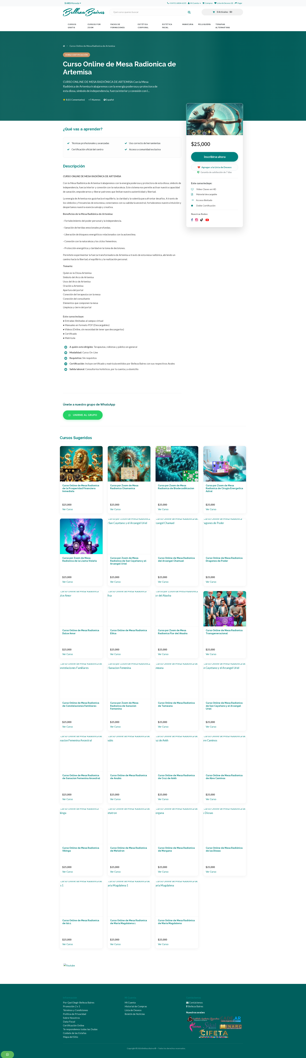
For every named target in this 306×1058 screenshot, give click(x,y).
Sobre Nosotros (71, 1017)
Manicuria (187, 24)
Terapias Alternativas (222, 26)
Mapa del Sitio (70, 1036)
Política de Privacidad (74, 1014)
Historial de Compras (136, 1006)
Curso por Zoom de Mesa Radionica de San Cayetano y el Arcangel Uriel (128, 561)
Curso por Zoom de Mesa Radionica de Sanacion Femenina (124, 706)
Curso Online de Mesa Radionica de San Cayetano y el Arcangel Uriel (224, 706)
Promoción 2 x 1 (71, 1006)
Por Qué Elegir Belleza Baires (78, 1002)
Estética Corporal (143, 26)
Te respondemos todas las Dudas (80, 1029)
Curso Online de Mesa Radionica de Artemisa (92, 46)
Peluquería (204, 24)
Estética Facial (167, 26)
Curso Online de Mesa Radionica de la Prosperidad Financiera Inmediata (80, 488)
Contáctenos (196, 1002)
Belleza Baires (195, 1006)
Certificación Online (73, 1025)
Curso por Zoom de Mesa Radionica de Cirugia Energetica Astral (224, 488)
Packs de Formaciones (117, 26)
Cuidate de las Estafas (74, 1033)
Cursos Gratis (72, 26)
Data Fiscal (69, 1021)
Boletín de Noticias (135, 1014)
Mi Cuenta (130, 1002)
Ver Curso (67, 509)
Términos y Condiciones (75, 1010)
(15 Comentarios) (75, 99)
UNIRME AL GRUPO (84, 414)
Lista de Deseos (133, 1010)
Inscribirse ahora (215, 157)
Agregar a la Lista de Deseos (216, 167)
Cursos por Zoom (94, 26)
